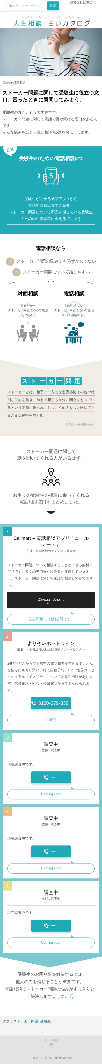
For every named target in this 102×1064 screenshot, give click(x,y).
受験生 (45, 1021)
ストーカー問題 (25, 1021)
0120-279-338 (53, 703)
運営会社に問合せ (83, 2)
